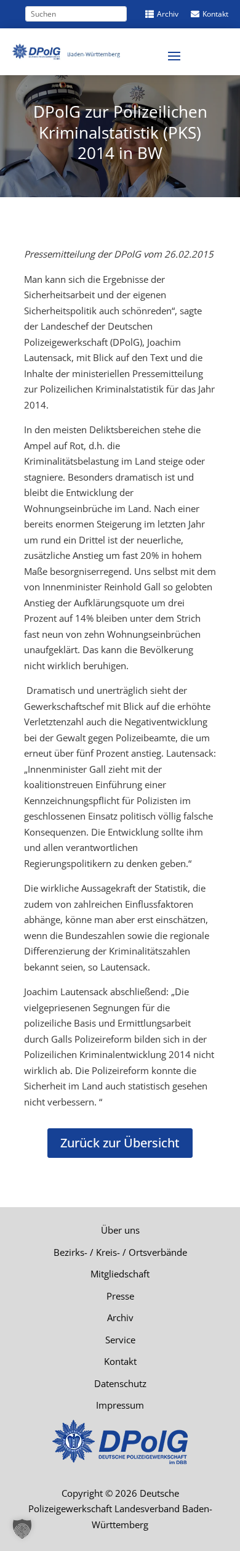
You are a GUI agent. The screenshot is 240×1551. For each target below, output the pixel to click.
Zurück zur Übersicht (120, 1142)
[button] (22, 1529)
